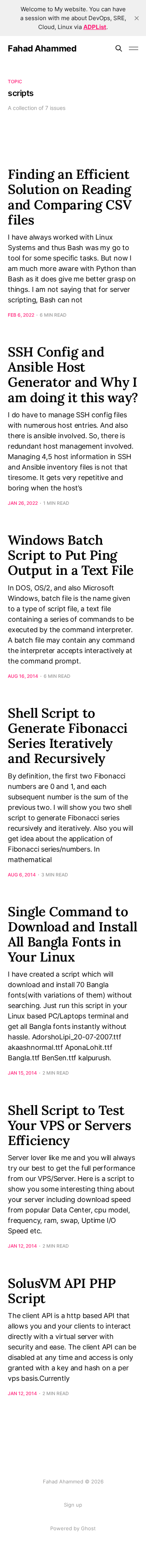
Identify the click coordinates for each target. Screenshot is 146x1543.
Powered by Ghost (73, 1528)
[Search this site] (119, 48)
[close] (136, 18)
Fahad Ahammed (42, 48)
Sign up (73, 1505)
